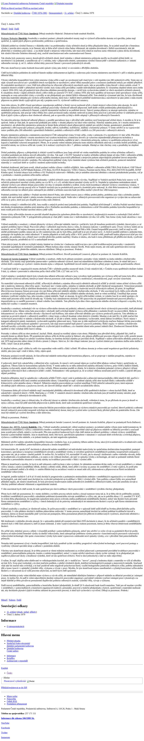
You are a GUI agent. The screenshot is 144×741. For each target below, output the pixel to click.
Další (16, 29)
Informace (11, 656)
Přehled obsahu (13, 641)
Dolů (11, 29)
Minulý (4, 29)
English (4, 668)
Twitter (4, 732)
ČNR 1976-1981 (39, 13)
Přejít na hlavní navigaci (11, 8)
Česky (9, 673)
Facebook (5, 728)
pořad (26, 612)
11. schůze (69, 13)
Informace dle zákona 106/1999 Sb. (17, 718)
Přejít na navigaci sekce (33, 8)
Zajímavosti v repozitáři (17, 661)
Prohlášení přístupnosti (17, 704)
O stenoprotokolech (15, 626)
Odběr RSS (12, 701)
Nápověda (11, 699)
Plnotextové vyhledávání (15, 681)
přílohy (33, 612)
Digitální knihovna (22, 13)
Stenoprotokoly (56, 13)
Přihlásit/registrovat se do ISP (14, 687)
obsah (19, 612)
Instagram (5, 737)
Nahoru (12, 600)
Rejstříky (11, 658)
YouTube (5, 723)
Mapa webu (12, 696)
